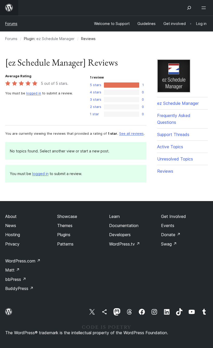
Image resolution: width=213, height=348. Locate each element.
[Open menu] (204, 8)
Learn (114, 216)
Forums (11, 23)
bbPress (15, 279)
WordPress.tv (124, 244)
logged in (33, 93)
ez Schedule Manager (55, 38)
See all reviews (131, 134)
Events (167, 225)
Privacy (12, 244)
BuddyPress (19, 288)
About (11, 216)
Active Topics (170, 146)
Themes (64, 225)
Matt (12, 270)
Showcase (67, 216)
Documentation (123, 225)
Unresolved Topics (175, 159)
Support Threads (173, 134)
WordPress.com (23, 260)
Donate (171, 234)
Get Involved (173, 216)
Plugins (63, 234)
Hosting (12, 234)
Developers (120, 234)
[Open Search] (189, 8)
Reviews (165, 171)
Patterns (65, 244)
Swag (169, 244)
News (10, 225)
